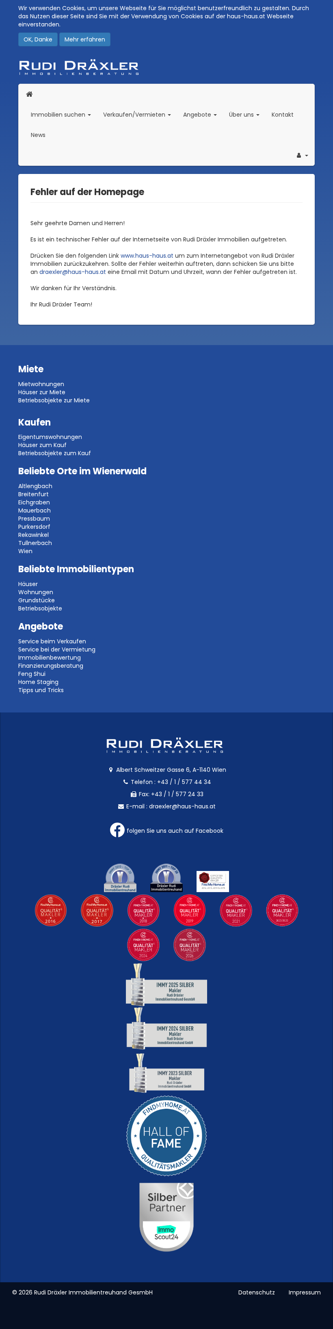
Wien (25, 551)
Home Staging (38, 682)
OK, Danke (38, 39)
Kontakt (283, 115)
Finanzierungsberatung (50, 666)
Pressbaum (34, 519)
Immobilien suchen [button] (64, 114)
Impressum (305, 1292)
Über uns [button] (247, 114)
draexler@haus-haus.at (72, 272)
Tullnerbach (35, 543)
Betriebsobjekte (40, 608)
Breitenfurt (33, 494)
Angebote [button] (198, 115)
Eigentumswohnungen (50, 437)
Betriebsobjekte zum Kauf (54, 453)
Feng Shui (31, 674)
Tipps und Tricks (41, 690)
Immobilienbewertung (49, 658)
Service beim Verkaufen (52, 641)
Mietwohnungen (41, 384)
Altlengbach (35, 486)
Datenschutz (256, 1292)
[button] (301, 155)
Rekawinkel (33, 535)
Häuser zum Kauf (42, 445)
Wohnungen (35, 592)
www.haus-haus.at (147, 256)
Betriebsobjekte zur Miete (54, 400)
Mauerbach (34, 510)
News (38, 135)
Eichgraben (34, 502)
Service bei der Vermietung (56, 649)
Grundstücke (36, 600)
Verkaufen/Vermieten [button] (140, 114)
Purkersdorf (34, 527)
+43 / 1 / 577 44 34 (184, 782)
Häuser (28, 584)
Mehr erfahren (85, 39)
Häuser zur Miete (41, 392)
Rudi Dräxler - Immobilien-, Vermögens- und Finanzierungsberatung (166, 67)
